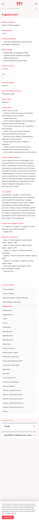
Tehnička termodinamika (11, 382)
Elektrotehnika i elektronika (11, 302)
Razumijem (8, 517)
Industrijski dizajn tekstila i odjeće (15, 60)
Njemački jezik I (8, 331)
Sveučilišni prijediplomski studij (17, 435)
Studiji (6, 426)
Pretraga (36, 4)
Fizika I (5, 319)
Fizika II (5, 323)
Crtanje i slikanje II (8, 293)
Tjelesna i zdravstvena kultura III (13, 403)
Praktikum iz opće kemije (11, 357)
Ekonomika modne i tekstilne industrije (15, 298)
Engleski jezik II (7, 310)
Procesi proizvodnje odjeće (11, 365)
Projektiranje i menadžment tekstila (15, 53)
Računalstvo (7, 369)
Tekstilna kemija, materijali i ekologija (16, 55)
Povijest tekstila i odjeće (10, 352)
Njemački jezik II (8, 335)
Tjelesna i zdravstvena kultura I (13, 394)
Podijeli (36, 8)
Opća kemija (7, 344)
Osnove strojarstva (9, 348)
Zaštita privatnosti (11, 513)
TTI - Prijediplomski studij (12, 8)
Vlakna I (5, 411)
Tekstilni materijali (9, 386)
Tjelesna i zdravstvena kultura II (13, 399)
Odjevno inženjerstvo (10, 58)
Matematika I (7, 327)
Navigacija (3, 4)
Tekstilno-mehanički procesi (12, 390)
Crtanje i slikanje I (8, 289)
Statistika (6, 373)
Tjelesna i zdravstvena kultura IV (13, 407)
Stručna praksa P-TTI (9, 378)
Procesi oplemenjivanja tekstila (12, 361)
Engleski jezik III (8, 314)
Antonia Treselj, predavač (11, 25)
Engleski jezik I (7, 306)
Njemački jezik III (8, 340)
